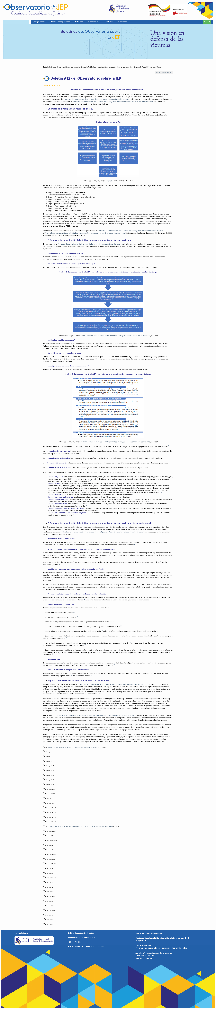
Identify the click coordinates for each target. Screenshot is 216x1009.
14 (149, 501)
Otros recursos (94, 22)
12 (133, 494)
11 (161, 492)
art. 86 (60, 214)
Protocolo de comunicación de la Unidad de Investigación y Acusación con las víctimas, (73, 747)
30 (101, 631)
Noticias (109, 22)
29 (121, 626)
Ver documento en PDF (164, 72)
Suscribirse (122, 22)
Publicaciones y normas (60, 22)
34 (85, 645)
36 (74, 665)
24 (84, 599)
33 (130, 642)
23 (161, 584)
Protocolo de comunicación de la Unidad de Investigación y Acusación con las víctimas (96, 99)
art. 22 (138, 584)
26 (74, 612)
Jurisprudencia (39, 22)
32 (66, 637)
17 (73, 514)
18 (140, 542)
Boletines (79, 22)
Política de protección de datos (81, 933)
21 (59, 564)
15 (86, 505)
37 (114, 665)
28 (113, 621)
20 (100, 557)
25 (150, 599)
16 (97, 510)
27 (77, 616)
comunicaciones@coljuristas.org (81, 937)
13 (131, 496)
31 (157, 631)
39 (91, 675)
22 (52, 579)
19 (134, 544)
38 (71, 675)
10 (90, 481)
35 (52, 654)
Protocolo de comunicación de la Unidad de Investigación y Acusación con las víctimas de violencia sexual (112, 101)
